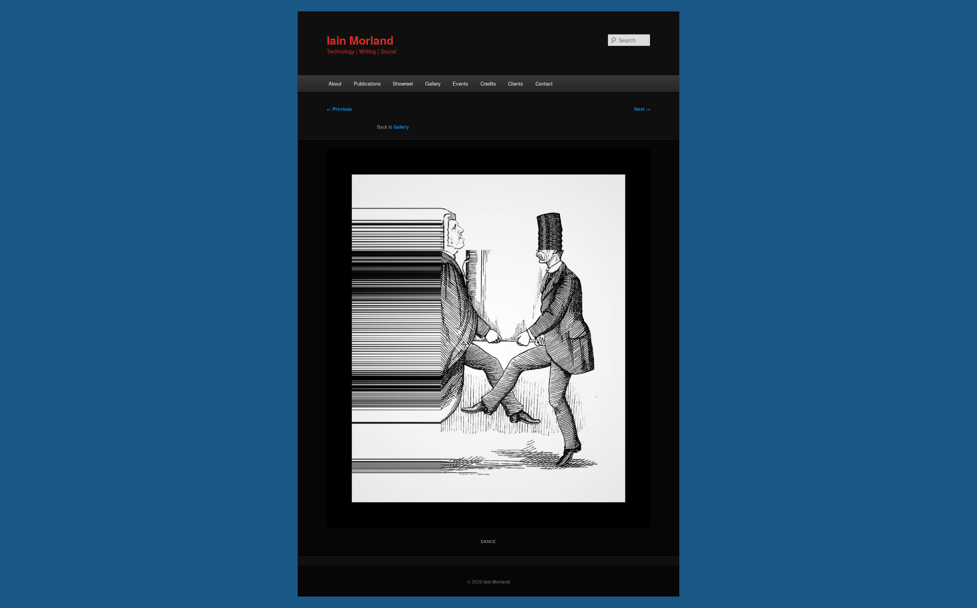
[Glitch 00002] (488, 338)
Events (460, 83)
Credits (488, 83)
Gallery (433, 83)
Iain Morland (360, 40)
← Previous (339, 108)
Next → (642, 108)
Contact (544, 83)
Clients (515, 83)
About (335, 83)
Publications (367, 83)
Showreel (403, 83)
